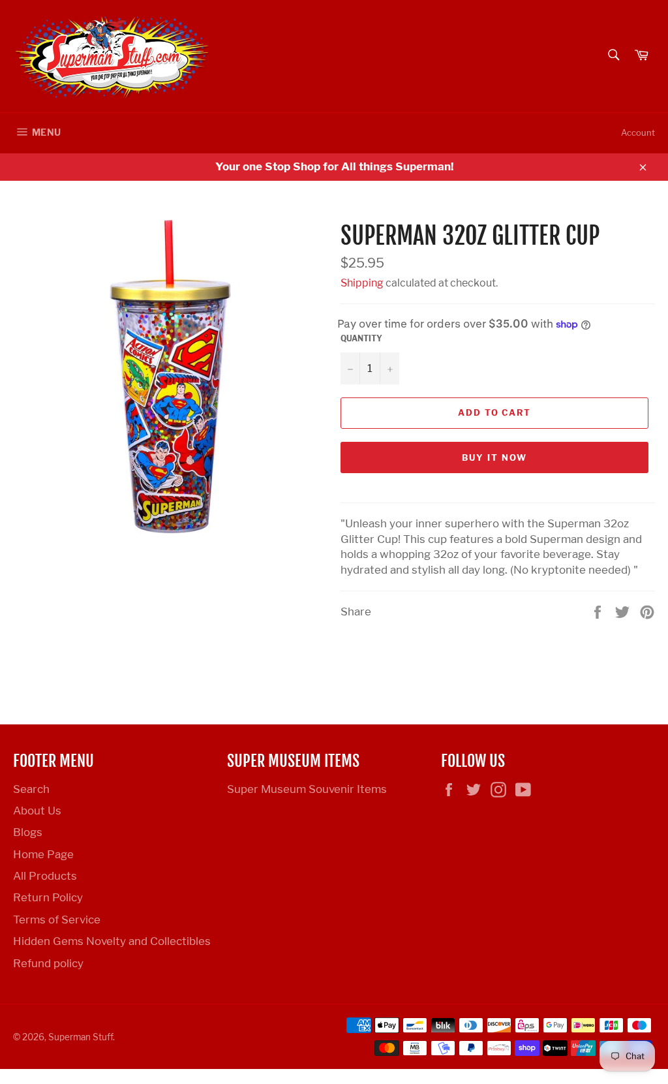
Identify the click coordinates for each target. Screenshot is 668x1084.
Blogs (27, 832)
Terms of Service (56, 919)
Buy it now (494, 457)
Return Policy (48, 897)
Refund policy (48, 963)
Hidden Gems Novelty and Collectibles (112, 941)
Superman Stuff (80, 1037)
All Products (45, 875)
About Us (37, 810)
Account (638, 132)
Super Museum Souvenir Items (307, 789)
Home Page (43, 854)
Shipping (362, 283)
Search (31, 789)
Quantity (361, 338)
